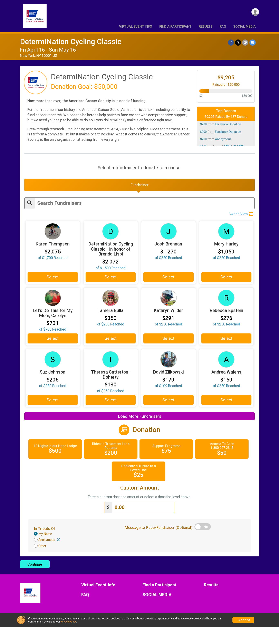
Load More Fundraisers (139, 416)
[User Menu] (255, 12)
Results (206, 26)
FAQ (223, 26)
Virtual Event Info (135, 26)
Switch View (238, 214)
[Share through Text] (252, 42)
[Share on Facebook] (231, 42)
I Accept (243, 620)
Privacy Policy (68, 621)
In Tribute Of (44, 528)
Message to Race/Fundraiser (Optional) (158, 527)
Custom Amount (139, 488)
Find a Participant (175, 26)
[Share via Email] (245, 42)
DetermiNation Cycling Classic (70, 41)
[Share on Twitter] (238, 42)
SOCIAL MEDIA (244, 26)
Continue (34, 564)
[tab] (139, 185)
